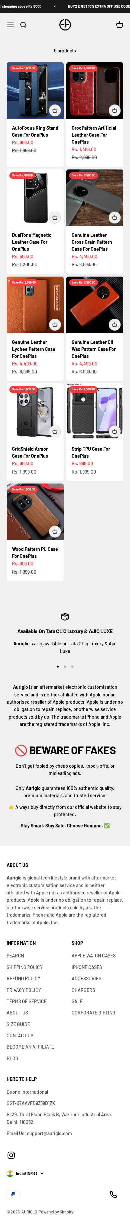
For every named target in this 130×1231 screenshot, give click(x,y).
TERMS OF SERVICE (27, 1001)
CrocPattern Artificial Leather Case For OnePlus (94, 135)
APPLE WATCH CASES (94, 955)
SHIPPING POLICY (25, 967)
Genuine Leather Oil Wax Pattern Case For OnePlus (94, 349)
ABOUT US (17, 1012)
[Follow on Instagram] (11, 1155)
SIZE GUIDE (18, 1024)
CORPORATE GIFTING (93, 1012)
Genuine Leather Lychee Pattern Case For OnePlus (33, 349)
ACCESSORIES (86, 978)
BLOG (12, 1058)
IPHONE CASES (87, 967)
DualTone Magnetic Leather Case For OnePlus (32, 242)
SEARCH (15, 955)
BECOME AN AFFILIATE (30, 1047)
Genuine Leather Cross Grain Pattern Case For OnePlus (92, 242)
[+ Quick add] (55, 110)
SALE (77, 1001)
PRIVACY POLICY (24, 990)
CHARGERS (83, 990)
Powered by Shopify (56, 1211)
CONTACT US (20, 1035)
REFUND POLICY (23, 978)
